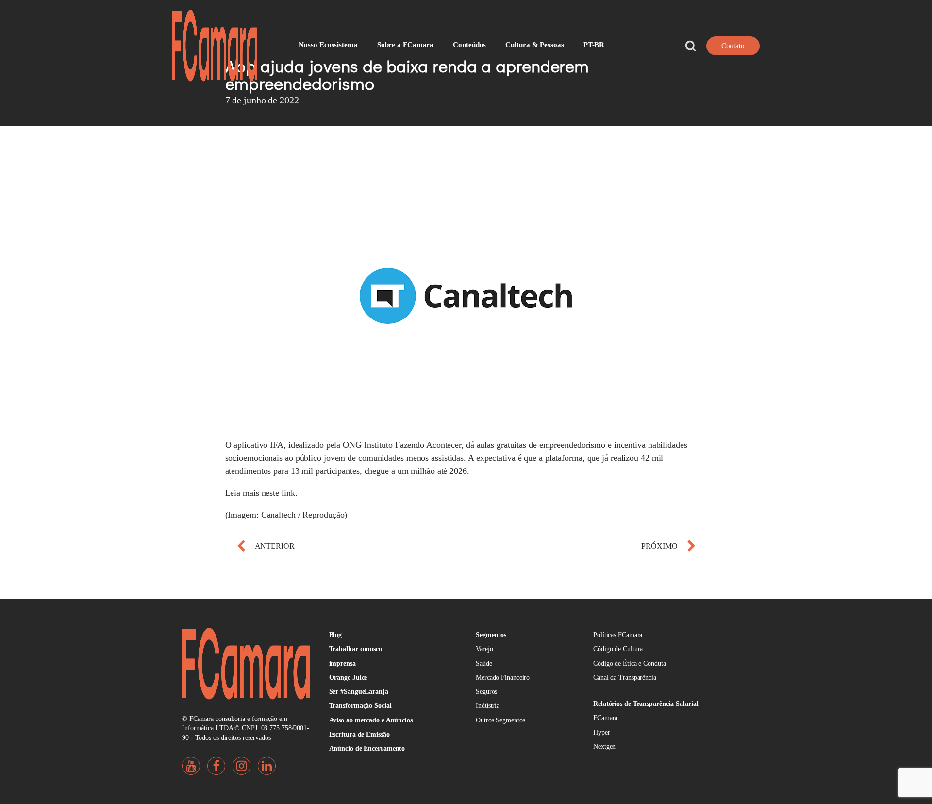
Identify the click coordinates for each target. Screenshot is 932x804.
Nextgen (604, 746)
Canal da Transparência (624, 677)
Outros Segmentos (500, 720)
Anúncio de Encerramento (367, 748)
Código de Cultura (618, 649)
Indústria (487, 705)
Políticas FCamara (617, 634)
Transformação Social (360, 705)
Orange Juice (348, 677)
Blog (335, 634)
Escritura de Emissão (359, 734)
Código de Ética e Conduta (629, 663)
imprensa (342, 663)
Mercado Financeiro (503, 677)
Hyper (601, 732)
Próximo (659, 546)
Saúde (484, 663)
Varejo (484, 649)
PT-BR (594, 45)
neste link (278, 493)
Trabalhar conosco (355, 649)
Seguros (486, 691)
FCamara (605, 717)
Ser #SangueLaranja (358, 691)
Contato (733, 46)
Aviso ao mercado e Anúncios (371, 720)
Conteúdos (469, 45)
